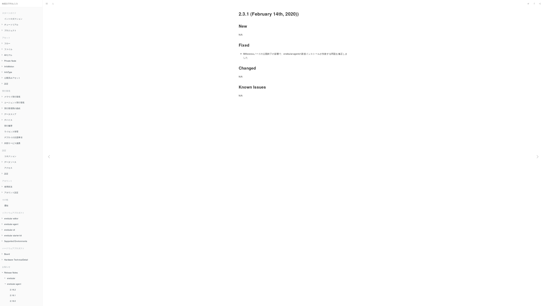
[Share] (540, 3)
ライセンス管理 (11, 131)
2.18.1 (13, 295)
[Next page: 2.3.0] (537, 156)
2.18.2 (13, 289)
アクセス (8, 167)
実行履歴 (8, 125)
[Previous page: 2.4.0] (48, 156)
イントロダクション (13, 18)
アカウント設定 (11, 192)
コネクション (10, 156)
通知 (6, 205)
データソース (10, 162)
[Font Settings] (53, 3)
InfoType (8, 72)
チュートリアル (11, 24)
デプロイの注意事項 (13, 137)
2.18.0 (13, 300)
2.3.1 (290, 3)
